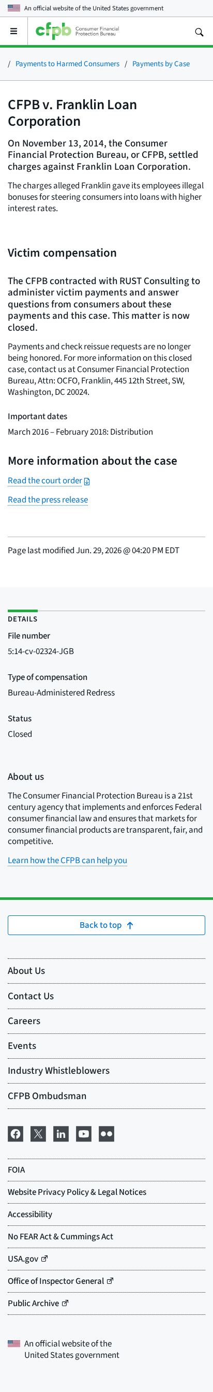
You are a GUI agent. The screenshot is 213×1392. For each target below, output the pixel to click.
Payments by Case (161, 63)
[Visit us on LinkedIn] (61, 1132)
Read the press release (48, 499)
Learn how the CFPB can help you (67, 860)
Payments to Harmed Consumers (67, 63)
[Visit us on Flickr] (106, 1132)
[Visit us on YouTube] (84, 1132)
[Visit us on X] (38, 1132)
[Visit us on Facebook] (15, 1132)
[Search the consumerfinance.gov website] (199, 31)
